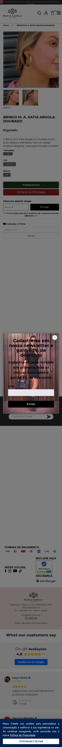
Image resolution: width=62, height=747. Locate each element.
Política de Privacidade (22, 735)
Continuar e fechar (31, 741)
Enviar (31, 404)
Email (11, 386)
